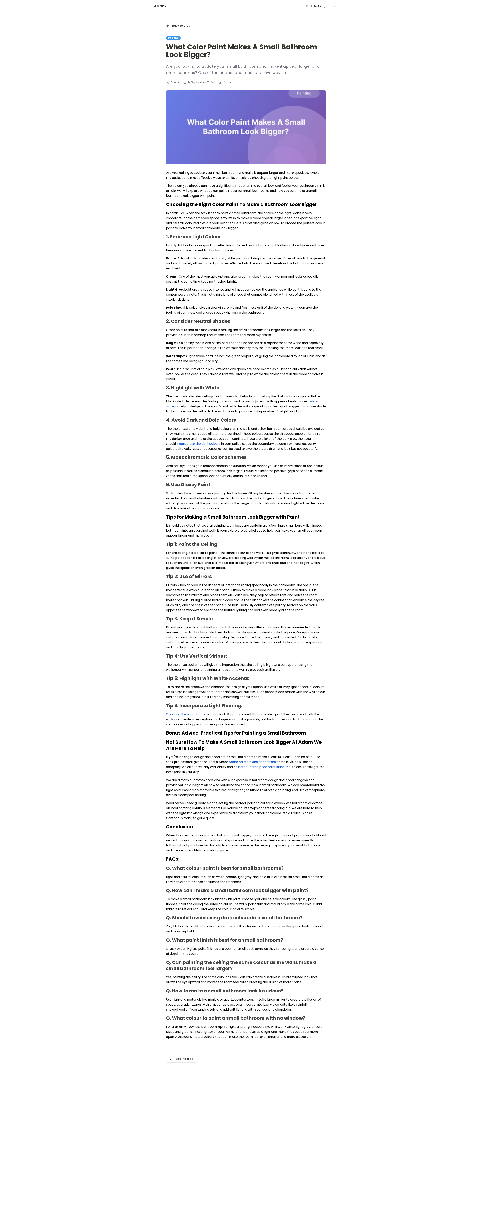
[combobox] (321, 6)
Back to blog (181, 25)
